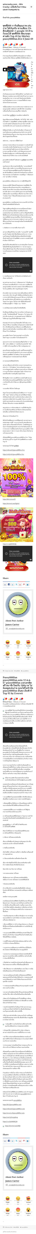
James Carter (12, 624)
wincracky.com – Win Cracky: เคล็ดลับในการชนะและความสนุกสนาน (14, 7)
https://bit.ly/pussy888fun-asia (12, 1104)
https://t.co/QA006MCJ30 (10, 1121)
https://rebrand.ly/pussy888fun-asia (14, 1109)
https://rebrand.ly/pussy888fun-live (14, 450)
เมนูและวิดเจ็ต (31, 7)
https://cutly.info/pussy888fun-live (13, 454)
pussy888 (23, 1094)
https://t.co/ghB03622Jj (9, 544)
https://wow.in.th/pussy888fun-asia (13, 1113)
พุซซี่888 (12, 115)
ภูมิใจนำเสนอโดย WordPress (9, 1231)
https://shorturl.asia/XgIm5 (11, 503)
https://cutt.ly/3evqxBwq (10, 1117)
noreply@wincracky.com (16, 628)
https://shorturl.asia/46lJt (12, 1126)
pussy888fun (25, 671)
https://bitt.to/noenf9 (9, 499)
